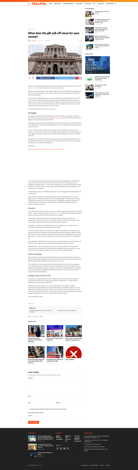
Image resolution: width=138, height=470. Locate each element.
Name (30, 396)
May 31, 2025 (89, 72)
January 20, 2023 (99, 49)
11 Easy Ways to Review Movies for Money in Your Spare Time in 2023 (101, 29)
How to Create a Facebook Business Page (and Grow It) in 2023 (102, 46)
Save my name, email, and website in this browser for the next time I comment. (48, 409)
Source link (31, 303)
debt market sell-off (33, 88)
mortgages (57, 118)
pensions (57, 213)
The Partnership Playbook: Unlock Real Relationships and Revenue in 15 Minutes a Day (46, 437)
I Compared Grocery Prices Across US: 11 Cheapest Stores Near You (46, 446)
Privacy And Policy (84, 465)
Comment (30, 378)
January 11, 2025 (41, 40)
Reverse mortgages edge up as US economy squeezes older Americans (36, 361)
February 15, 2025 (99, 81)
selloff (40, 316)
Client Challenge (69, 359)
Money (36, 316)
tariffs (67, 280)
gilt (32, 316)
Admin (33, 40)
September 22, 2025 (51, 363)
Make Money (57, 3)
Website (58, 402)
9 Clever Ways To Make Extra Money (92, 444)
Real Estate (88, 3)
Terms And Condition (94, 465)
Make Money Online (68, 436)
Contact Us (107, 465)
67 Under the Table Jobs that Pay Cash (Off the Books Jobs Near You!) (102, 21)
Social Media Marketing (77, 438)
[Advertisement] (55, 18)
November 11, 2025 (32, 364)
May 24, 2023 (98, 32)
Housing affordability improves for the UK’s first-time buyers (35, 340)
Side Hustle (100, 3)
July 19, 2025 (68, 361)
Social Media (79, 3)
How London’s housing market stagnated (66, 310)
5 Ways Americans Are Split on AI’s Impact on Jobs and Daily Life (102, 94)
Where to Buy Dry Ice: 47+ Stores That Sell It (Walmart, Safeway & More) (102, 37)
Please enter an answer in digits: (36, 412)
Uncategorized (77, 441)
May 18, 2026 (98, 88)
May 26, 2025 (98, 97)
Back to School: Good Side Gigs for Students (94, 446)
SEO (94, 3)
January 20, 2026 (32, 343)
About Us (102, 465)
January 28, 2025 (99, 24)
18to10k (38, 3)
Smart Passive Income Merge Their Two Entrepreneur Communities (102, 78)
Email (30, 402)
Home (50, 3)
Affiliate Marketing (68, 3)
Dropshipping (110, 3)
